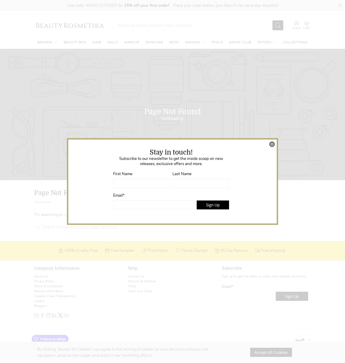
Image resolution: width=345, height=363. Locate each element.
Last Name (182, 174)
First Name (122, 174)
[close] (272, 144)
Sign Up (213, 205)
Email (119, 195)
